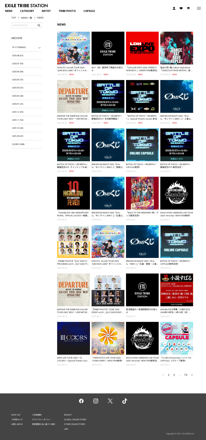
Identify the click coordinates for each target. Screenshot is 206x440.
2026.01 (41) (17, 104)
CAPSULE (89, 11)
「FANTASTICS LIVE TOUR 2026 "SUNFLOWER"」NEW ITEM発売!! (107, 359)
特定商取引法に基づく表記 (43, 424)
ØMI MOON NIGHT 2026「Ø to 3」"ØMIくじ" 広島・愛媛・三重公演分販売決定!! (142, 264)
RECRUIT (68, 414)
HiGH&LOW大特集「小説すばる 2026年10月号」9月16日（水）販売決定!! (175, 312)
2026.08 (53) (17, 55)
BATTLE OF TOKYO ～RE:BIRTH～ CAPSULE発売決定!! (175, 262)
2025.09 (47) (17, 136)
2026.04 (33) (17, 87)
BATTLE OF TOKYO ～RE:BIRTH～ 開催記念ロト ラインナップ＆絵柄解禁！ (73, 167)
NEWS (8, 11)
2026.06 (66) (17, 71)
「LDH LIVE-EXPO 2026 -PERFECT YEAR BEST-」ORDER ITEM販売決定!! (141, 70)
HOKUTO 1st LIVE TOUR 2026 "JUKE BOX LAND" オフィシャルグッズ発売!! (73, 70)
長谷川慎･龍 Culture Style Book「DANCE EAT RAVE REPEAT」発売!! (175, 70)
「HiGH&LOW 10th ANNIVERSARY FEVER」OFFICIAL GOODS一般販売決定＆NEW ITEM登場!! (73, 215)
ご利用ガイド (17, 419)
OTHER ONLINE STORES (74, 424)
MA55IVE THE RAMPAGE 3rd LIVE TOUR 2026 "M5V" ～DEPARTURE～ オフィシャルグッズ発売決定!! (72, 312)
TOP (13, 17)
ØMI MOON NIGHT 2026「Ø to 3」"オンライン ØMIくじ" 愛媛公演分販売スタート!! (107, 167)
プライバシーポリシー (41, 419)
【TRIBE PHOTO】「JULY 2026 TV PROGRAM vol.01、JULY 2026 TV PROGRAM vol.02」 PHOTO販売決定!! (73, 265)
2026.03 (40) (17, 95)
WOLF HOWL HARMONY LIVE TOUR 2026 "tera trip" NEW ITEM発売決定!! (142, 360)
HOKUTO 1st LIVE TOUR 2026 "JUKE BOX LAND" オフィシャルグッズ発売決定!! (107, 264)
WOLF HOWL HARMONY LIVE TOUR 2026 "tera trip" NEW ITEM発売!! (176, 214)
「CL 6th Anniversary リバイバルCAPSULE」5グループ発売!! (176, 359)
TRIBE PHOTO (67, 11)
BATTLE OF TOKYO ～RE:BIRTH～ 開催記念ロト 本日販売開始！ (108, 117)
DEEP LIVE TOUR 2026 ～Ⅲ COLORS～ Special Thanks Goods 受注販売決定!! (73, 360)
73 (185, 375)
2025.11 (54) (17, 120)
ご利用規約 (37, 414)
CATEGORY (27, 11)
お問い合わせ (17, 424)
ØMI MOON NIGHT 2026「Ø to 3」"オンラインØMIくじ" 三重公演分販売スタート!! (176, 118)
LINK (66, 429)
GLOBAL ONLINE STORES (75, 419)
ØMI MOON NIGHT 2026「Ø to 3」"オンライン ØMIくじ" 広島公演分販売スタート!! (107, 215)
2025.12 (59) (17, 112)
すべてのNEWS (19, 47)
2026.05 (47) (17, 79)
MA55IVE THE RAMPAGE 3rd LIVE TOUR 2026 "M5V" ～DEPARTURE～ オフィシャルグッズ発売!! (72, 118)
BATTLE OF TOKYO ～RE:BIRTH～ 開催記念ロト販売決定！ (176, 166)
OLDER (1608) (18, 144)
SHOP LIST (15, 414)
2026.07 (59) (17, 63)
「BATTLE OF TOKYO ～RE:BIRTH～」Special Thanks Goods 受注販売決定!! (141, 118)
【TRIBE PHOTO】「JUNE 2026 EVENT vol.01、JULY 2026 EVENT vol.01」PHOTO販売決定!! (107, 312)
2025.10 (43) (17, 128)
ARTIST (46, 11)
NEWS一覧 (26, 17)
